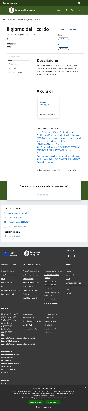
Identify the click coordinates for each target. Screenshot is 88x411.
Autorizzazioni (49, 299)
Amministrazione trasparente (50, 316)
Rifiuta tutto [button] (53, 402)
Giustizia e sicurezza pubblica (51, 276)
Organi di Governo (7, 271)
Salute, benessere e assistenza (51, 294)
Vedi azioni (73, 29)
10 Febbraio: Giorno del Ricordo (49, 144)
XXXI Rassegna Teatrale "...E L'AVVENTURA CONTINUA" (58, 147)
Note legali (48, 325)
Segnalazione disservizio (32, 321)
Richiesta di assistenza (31, 329)
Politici (3, 286)
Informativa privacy (51, 321)
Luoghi (68, 289)
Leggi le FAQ (27, 325)
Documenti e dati (7, 294)
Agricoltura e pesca (51, 303)
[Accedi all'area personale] (79, 3)
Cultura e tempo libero (31, 275)
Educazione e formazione (53, 271)
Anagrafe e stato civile (31, 271)
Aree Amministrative (9, 275)
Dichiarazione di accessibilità (50, 330)
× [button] (85, 387)
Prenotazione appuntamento (28, 316)
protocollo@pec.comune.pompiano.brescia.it (18, 338)
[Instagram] (71, 10)
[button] (44, 407)
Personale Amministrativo (10, 290)
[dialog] (44, 398)
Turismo (26, 294)
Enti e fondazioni (7, 282)
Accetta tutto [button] (35, 402)
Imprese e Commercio (31, 282)
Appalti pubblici (28, 286)
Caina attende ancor (45, 162)
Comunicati (70, 275)
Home (5, 19)
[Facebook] (65, 10)
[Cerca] (83, 10)
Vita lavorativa (28, 278)
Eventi (68, 293)
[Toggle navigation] (4, 10)
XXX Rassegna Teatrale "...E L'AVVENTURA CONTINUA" (58, 159)
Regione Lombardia (10, 3)
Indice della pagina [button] (15, 57)
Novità (12, 19)
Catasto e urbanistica (30, 290)
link (65, 398)
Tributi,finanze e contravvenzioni (50, 283)
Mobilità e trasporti (30, 298)
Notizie (20, 19)
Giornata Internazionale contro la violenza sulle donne (58, 156)
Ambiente (48, 288)
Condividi (62, 29)
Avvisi (68, 278)
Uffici (3, 278)
